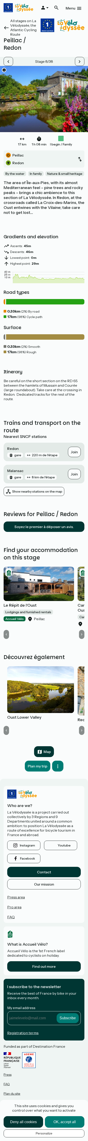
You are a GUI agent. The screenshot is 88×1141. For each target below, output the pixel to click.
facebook (27, 858)
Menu (70, 8)
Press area (16, 897)
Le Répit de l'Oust (20, 605)
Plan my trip (37, 766)
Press (8, 1075)
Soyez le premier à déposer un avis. (44, 526)
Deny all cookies (23, 1122)
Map (47, 751)
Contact (44, 872)
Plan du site (12, 1094)
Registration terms (23, 1033)
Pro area (14, 907)
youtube (64, 845)
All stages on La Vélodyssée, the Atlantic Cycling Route (23, 28)
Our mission (44, 884)
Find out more (44, 966)
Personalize (44, 1133)
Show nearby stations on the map (37, 491)
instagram (27, 845)
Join (74, 452)
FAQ (11, 917)
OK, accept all (64, 1122)
